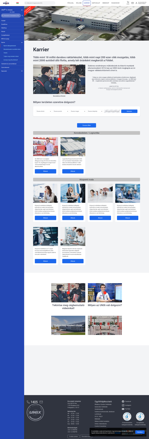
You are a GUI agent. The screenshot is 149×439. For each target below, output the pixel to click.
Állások (45, 171)
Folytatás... (114, 82)
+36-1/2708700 (72, 430)
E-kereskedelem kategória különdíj (127, 424)
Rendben (140, 432)
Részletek (118, 433)
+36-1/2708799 (72, 432)
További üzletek (73, 436)
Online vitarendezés (101, 424)
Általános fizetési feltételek (103, 404)
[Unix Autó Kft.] (35, 412)
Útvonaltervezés (86, 436)
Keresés (129, 111)
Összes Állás (87, 125)
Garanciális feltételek (101, 407)
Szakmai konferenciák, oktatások (105, 411)
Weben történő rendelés (102, 421)
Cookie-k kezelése (100, 426)
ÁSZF (101, 416)
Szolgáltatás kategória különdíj (140, 424)
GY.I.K (96, 416)
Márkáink (97, 419)
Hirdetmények (99, 409)
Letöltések (98, 414)
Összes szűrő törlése (112, 111)
